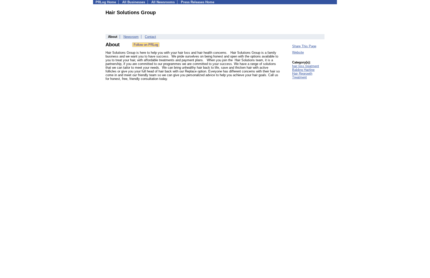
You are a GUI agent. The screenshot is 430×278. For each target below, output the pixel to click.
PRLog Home (106, 2)
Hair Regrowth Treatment (302, 75)
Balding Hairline (303, 70)
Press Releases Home (197, 2)
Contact (150, 37)
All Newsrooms (163, 2)
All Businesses (133, 2)
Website (298, 52)
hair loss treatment (305, 66)
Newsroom (131, 37)
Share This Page (304, 46)
